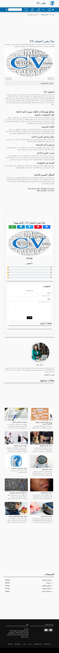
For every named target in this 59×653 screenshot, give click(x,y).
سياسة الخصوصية (37, 644)
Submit (29, 317)
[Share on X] (29, 227)
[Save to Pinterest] (38, 227)
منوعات (43, 9)
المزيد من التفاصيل (49, 375)
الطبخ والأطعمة (38, 9)
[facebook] (51, 630)
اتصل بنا (24, 644)
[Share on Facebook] (46, 227)
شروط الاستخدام (47, 644)
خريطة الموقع (18, 644)
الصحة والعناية (49, 9)
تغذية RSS (10, 644)
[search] (6, 9)
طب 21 (52, 14)
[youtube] (46, 630)
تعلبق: (48, 299)
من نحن (30, 644)
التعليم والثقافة (32, 9)
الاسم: (48, 293)
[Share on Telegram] (21, 227)
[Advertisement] (29, 27)
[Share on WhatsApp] (12, 227)
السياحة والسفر (26, 9)
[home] (52, 9)
